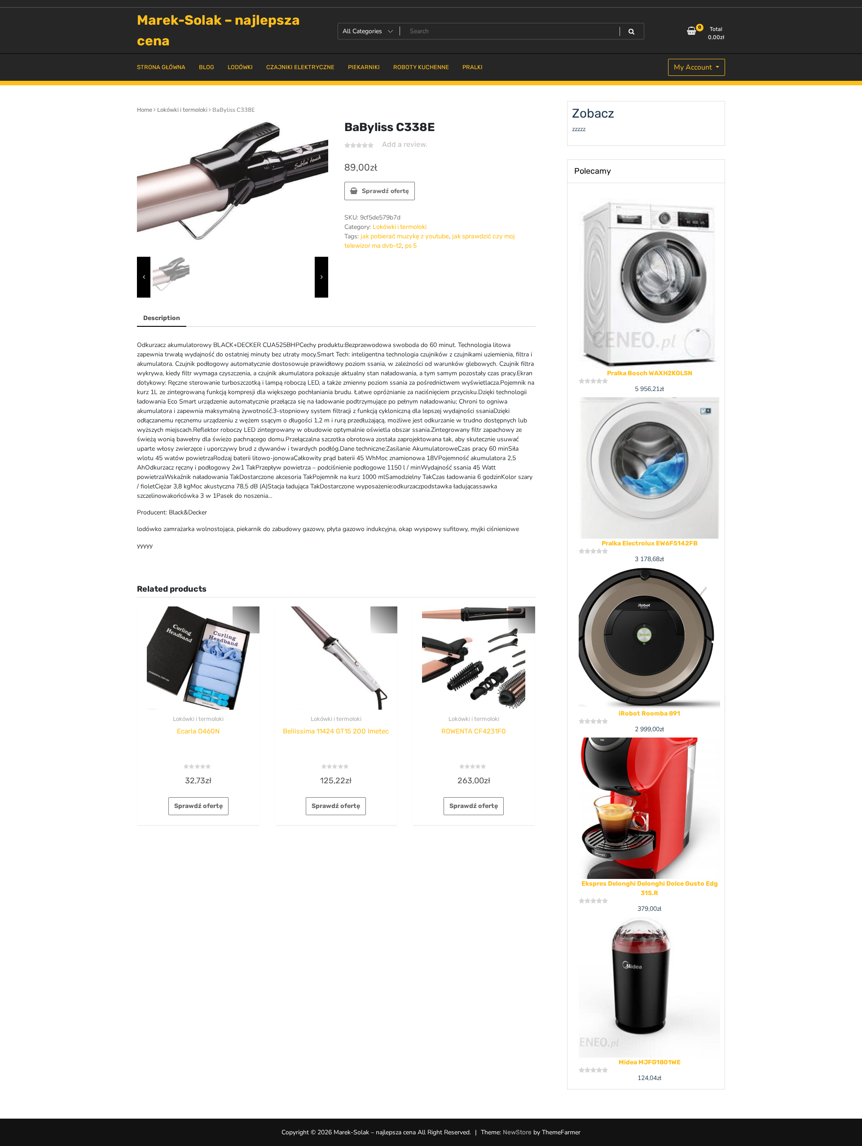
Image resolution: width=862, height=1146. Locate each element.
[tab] (161, 318)
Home (144, 109)
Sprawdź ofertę (385, 191)
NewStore (517, 1132)
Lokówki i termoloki (182, 109)
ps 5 (411, 246)
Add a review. (404, 144)
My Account (694, 67)
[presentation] (143, 277)
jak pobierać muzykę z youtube (405, 236)
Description (161, 318)
